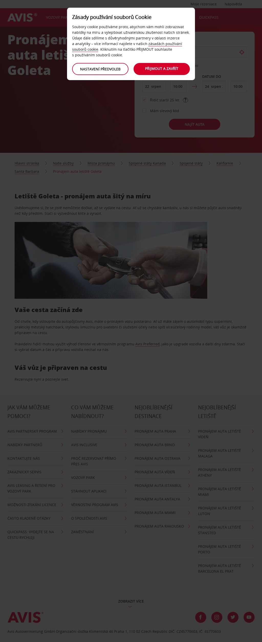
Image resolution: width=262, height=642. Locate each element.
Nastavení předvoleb (100, 69)
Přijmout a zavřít (161, 68)
